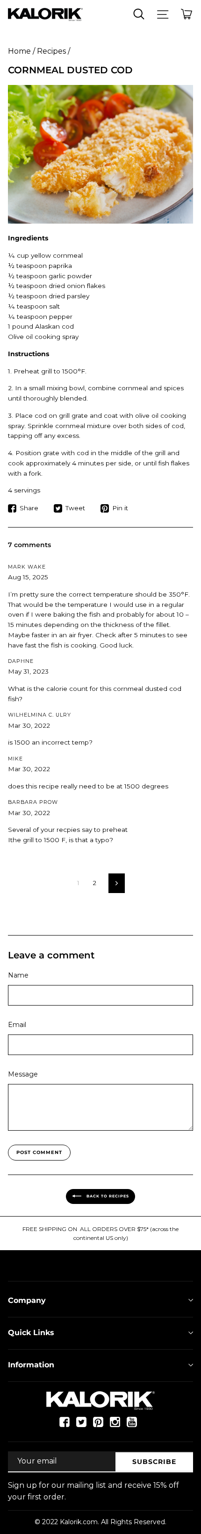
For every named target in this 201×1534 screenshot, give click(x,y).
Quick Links (31, 1332)
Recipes (51, 51)
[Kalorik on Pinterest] (98, 1426)
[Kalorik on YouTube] (132, 1426)
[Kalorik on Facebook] (64, 1426)
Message (23, 1074)
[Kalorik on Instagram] (115, 1426)
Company (27, 1300)
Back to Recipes (107, 1196)
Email (17, 1024)
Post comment (39, 1152)
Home (19, 51)
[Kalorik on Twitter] (81, 1426)
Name (18, 975)
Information (31, 1364)
